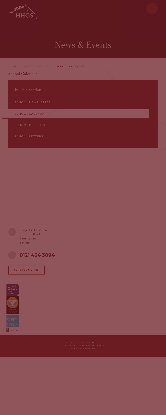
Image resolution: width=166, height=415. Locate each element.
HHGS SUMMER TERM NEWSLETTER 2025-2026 (115, 241)
